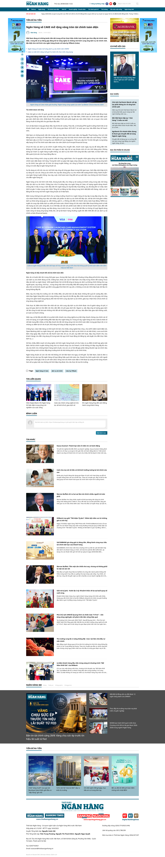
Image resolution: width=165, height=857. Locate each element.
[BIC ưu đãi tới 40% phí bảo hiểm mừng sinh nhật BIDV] (124, 771)
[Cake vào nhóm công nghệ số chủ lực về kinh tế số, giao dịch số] (66, 392)
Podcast (50, 685)
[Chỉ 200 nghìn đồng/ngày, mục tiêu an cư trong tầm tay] (96, 771)
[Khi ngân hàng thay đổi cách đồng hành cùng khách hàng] (94, 392)
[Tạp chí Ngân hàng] (93, 817)
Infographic (59, 685)
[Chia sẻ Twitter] (22, 63)
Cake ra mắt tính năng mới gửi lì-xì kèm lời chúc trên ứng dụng (50, 52)
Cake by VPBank (71, 371)
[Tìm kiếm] (137, 3)
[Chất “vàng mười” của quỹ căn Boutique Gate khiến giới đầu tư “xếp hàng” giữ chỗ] (41, 771)
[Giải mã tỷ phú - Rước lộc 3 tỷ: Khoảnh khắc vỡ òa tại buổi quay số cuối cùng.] (40, 598)
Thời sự (33, 9)
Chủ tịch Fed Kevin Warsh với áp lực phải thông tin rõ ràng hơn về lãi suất (124, 104)
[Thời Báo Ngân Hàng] (38, 3)
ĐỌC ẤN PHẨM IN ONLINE (120, 150)
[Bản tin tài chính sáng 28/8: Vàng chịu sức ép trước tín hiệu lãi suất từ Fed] (56, 713)
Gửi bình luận (101, 433)
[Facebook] (107, 3)
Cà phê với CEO (117, 46)
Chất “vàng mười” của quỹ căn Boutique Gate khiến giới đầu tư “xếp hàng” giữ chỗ (40, 790)
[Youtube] (110, 3)
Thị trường (104, 9)
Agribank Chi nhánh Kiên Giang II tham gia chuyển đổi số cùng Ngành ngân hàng (124, 133)
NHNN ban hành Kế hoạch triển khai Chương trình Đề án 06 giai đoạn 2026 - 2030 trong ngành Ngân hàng (124, 725)
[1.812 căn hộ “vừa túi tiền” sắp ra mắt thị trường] (68, 771)
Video (45, 685)
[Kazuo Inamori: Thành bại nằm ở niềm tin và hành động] (40, 454)
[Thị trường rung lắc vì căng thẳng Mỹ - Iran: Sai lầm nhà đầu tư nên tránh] (40, 647)
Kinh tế (64, 9)
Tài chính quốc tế (93, 9)
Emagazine (68, 685)
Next (137, 65)
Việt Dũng (33, 32)
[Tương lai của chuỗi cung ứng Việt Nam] (124, 65)
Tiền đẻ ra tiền (34, 20)
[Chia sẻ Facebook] (22, 59)
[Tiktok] (114, 3)
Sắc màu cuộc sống (116, 9)
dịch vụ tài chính (57, 371)
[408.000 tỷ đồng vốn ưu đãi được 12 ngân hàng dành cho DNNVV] (98, 699)
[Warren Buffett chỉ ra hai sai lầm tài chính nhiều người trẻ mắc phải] (40, 502)
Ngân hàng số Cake (42, 371)
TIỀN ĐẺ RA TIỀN (34, 748)
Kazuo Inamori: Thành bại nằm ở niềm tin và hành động (78, 446)
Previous (111, 65)
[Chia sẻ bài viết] (22, 71)
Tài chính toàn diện (53, 9)
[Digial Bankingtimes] (130, 817)
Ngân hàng (41, 9)
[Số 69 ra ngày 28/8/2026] (124, 176)
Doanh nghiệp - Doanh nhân (77, 9)
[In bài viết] (22, 75)
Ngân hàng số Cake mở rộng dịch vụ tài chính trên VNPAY (48, 49)
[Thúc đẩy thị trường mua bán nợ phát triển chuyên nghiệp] (98, 713)
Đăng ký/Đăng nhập (98, 4)
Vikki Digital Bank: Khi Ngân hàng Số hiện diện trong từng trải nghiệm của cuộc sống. (38, 405)
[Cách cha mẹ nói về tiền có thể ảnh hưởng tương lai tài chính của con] (40, 478)
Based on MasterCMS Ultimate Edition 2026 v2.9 (41, 854)
